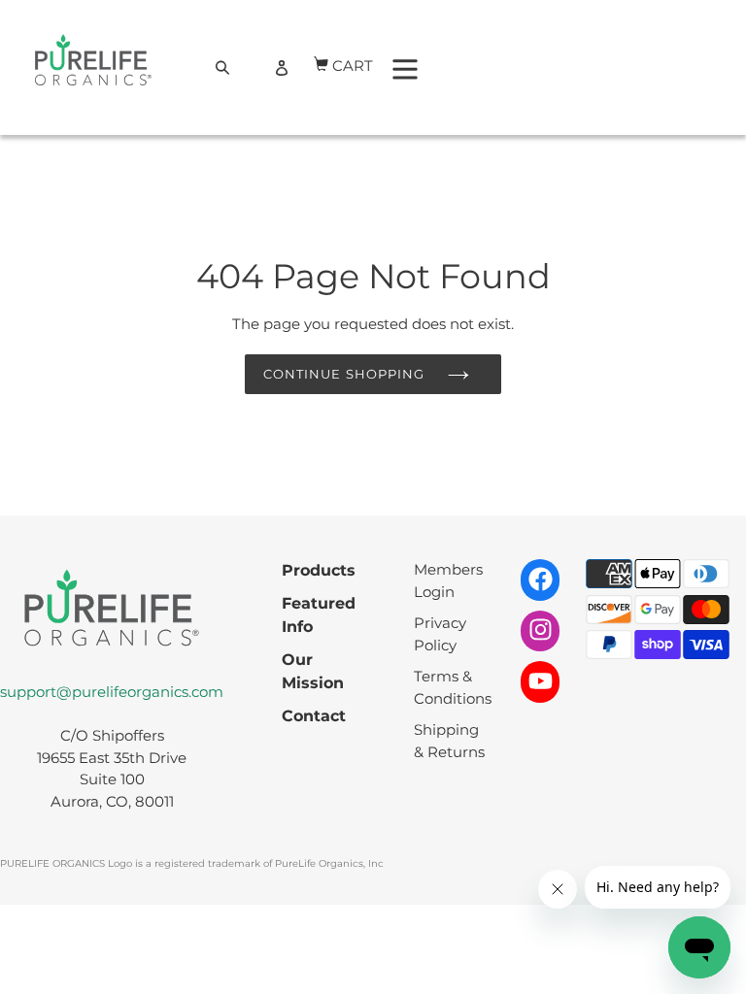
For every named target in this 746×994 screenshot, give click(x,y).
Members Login (448, 580)
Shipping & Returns (449, 740)
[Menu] (405, 67)
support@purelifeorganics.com (111, 691)
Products (319, 570)
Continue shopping (343, 373)
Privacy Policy (440, 633)
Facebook (540, 578)
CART (354, 63)
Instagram (540, 630)
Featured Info (319, 615)
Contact (314, 716)
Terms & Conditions (453, 687)
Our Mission (313, 671)
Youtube (540, 680)
